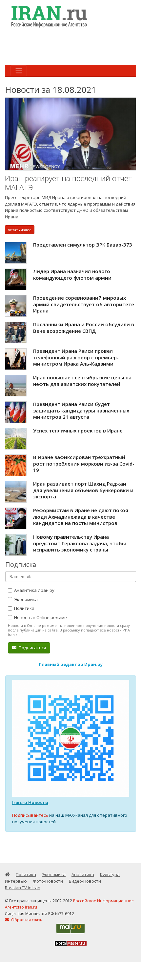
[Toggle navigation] (18, 70)
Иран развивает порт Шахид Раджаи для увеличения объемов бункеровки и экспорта (83, 490)
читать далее (19, 229)
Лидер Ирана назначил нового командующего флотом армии (72, 274)
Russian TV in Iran (22, 888)
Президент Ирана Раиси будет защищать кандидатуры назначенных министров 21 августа (81, 410)
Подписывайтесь (30, 815)
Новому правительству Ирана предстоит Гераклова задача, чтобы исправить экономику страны (79, 543)
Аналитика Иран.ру (33, 590)
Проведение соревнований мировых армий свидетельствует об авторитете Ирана (83, 304)
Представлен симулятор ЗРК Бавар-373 (82, 244)
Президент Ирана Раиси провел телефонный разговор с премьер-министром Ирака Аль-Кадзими (76, 357)
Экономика (25, 599)
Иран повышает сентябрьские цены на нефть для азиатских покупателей (82, 380)
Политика (23, 608)
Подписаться (32, 648)
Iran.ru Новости (30, 802)
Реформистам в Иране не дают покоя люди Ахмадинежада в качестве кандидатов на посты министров (80, 516)
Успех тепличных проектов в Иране (78, 430)
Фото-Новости (48, 881)
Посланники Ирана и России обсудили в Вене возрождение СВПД (83, 327)
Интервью (16, 881)
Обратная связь (26, 920)
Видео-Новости (85, 881)
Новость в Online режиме (40, 617)
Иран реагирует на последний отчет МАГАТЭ (68, 182)
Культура (110, 874)
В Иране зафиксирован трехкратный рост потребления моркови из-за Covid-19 (83, 463)
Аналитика (82, 874)
